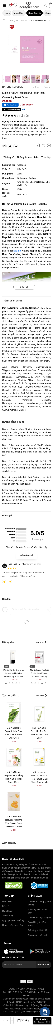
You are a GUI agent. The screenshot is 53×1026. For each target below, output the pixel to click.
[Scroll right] (49, 157)
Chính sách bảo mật (37, 935)
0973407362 (16, 1008)
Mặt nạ (17, 250)
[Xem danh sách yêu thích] (43, 146)
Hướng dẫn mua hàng (12, 925)
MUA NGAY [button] (42, 1020)
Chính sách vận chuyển (39, 917)
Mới (11, 27)
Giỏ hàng (25, 1020)
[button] (10, 5)
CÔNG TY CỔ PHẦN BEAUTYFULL (26, 989)
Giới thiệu (6, 901)
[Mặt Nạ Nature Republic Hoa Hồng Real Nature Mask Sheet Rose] (13, 757)
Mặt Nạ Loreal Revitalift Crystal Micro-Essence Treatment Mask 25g (39, 673)
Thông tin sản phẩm (28, 157)
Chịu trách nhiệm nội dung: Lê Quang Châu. (24, 1005)
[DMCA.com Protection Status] (13, 885)
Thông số (9, 157)
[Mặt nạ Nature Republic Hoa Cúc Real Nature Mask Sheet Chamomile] (39, 757)
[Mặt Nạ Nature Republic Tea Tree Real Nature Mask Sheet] (39, 712)
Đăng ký (42, 965)
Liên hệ (5, 906)
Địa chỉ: (6, 992)
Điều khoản (7, 911)
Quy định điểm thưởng (13, 920)
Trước (36, 87)
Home (7, 13)
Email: (25, 1008)
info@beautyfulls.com (38, 1008)
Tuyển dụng (7, 915)
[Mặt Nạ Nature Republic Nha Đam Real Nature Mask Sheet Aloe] (13, 712)
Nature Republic (12, 87)
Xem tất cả (40, 642)
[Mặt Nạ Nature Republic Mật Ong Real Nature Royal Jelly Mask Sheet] (13, 801)
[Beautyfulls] (4, 20)
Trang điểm (18, 13)
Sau (46, 87)
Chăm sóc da (34, 13)
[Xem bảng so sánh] (49, 146)
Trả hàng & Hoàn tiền (38, 930)
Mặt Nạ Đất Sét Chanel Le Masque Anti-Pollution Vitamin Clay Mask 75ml (13, 673)
